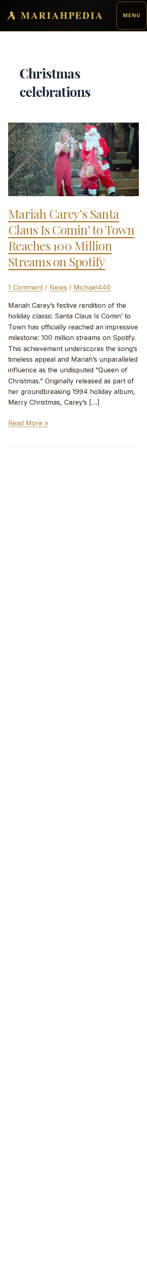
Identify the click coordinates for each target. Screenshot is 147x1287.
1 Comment (25, 287)
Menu (131, 15)
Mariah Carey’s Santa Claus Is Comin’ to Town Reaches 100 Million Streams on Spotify (71, 238)
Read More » (28, 423)
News (58, 287)
